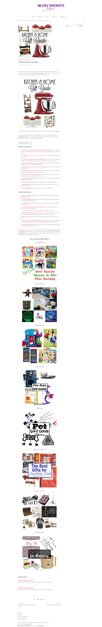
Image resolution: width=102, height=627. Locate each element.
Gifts (19, 59)
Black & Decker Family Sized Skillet (29, 178)
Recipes (47, 16)
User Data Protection (21, 619)
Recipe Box (24, 182)
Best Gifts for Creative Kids (39, 449)
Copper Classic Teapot (27, 188)
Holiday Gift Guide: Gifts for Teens (25, 580)
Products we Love (30, 59)
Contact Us (19, 614)
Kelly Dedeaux (28, 65)
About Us (19, 612)
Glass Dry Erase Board (27, 216)
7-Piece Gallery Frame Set (27, 203)
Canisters (51, 229)
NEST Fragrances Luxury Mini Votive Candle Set (32, 212)
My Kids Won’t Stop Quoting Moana (53, 604)
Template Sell (41, 625)
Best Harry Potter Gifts (39, 491)
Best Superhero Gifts (39, 325)
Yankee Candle (21, 233)
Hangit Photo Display (26, 224)
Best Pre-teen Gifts (39, 366)
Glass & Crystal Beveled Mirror (28, 195)
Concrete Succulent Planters (28, 210)
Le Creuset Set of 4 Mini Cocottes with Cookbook (32, 159)
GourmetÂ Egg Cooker (23, 136)
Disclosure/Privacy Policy (22, 617)
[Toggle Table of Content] (30, 143)
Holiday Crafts (23, 59)
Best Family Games (39, 242)
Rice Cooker (24, 155)
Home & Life (54, 16)
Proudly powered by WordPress (24, 625)
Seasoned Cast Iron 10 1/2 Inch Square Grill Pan (32, 170)
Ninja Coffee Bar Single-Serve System (30, 163)
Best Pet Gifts (39, 408)
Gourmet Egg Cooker (26, 166)
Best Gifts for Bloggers (39, 532)
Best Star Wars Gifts (39, 283)
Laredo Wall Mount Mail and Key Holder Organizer (33, 206)
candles (38, 135)
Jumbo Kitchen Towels (27, 184)
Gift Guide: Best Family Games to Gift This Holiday (26, 605)
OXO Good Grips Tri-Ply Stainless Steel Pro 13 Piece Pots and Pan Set (37, 150)
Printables (62, 16)
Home (34, 16)
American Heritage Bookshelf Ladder (30, 199)
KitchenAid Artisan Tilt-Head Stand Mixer (31, 174)
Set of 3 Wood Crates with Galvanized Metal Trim (33, 220)
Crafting (39, 16)
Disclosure (57, 131)
